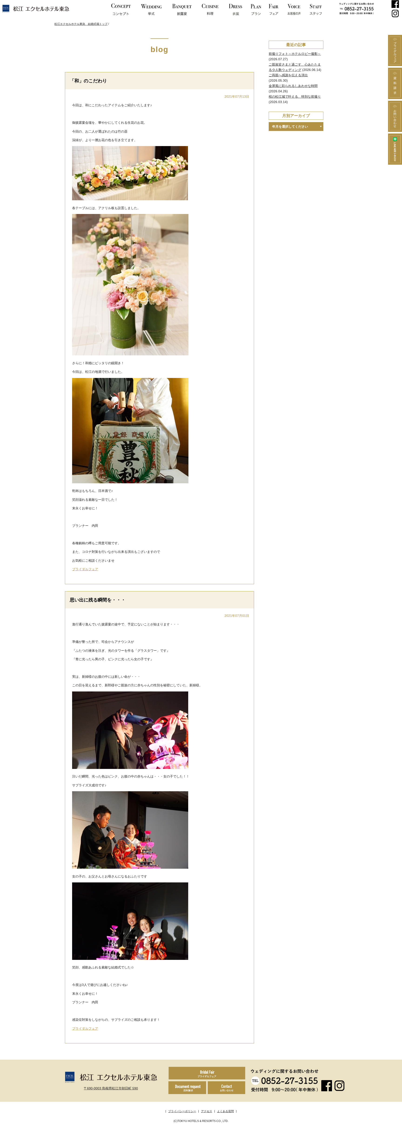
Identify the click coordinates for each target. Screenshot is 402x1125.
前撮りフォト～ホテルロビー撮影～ (295, 54)
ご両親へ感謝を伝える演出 (288, 75)
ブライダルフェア (85, 569)
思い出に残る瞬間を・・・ (98, 599)
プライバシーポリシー (182, 1111)
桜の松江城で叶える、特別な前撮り (295, 96)
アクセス (206, 1111)
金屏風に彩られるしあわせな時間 (293, 86)
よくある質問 (225, 1111)
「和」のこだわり (88, 80)
